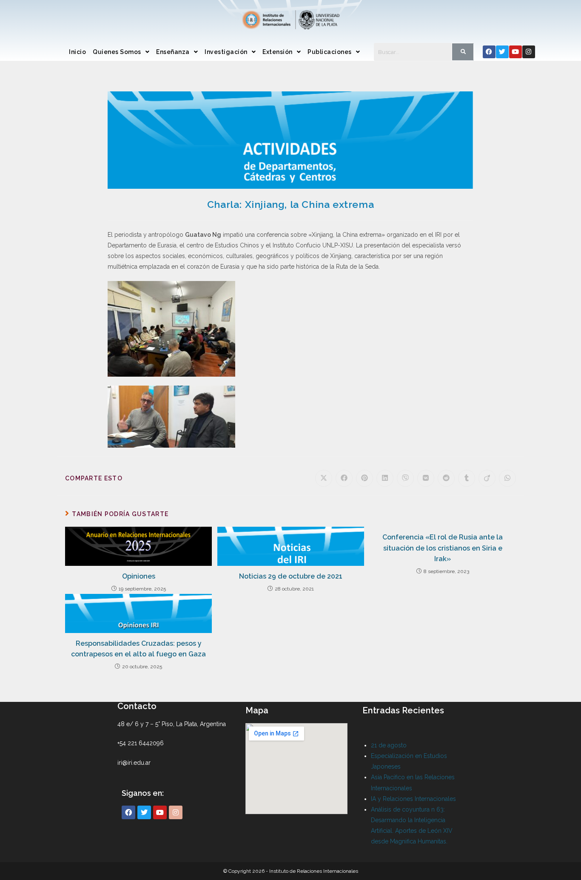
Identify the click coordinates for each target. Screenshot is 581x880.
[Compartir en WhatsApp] (507, 478)
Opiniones (138, 576)
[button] (121, 52)
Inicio (77, 51)
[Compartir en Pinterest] (364, 478)
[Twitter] (502, 51)
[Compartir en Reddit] (446, 478)
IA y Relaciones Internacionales (413, 798)
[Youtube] (515, 51)
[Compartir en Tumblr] (466, 478)
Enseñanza (173, 51)
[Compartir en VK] (425, 478)
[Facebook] (489, 51)
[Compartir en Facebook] (344, 478)
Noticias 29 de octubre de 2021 (290, 576)
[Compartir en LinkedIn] (384, 478)
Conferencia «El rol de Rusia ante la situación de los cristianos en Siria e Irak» (442, 548)
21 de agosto (389, 745)
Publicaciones (330, 51)
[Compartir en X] (323, 478)
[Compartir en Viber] (405, 478)
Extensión (277, 51)
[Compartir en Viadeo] (487, 478)
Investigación (226, 51)
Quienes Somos (117, 51)
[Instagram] (528, 51)
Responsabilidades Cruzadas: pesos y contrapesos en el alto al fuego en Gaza (138, 649)
